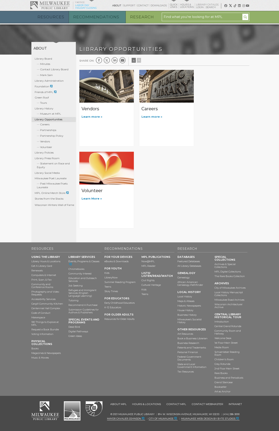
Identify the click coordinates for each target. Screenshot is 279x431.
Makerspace (38, 317)
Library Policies (44, 152)
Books (35, 348)
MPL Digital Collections (227, 271)
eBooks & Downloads (116, 261)
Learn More (91, 198)
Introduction (221, 321)
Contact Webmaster (207, 404)
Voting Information (42, 334)
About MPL (118, 404)
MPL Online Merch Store (50, 193)
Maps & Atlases (185, 301)
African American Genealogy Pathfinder (190, 283)
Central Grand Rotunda (227, 326)
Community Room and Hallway (227, 332)
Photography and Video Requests (45, 293)
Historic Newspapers (189, 305)
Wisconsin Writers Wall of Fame (54, 205)
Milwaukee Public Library (50, 5)
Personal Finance (187, 352)
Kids (106, 272)
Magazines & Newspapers (46, 353)
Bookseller (220, 386)
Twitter (107, 60)
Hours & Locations (146, 404)
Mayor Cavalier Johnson (124, 418)
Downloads (159, 5)
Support (129, 5)
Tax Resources (185, 371)
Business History (187, 314)
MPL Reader (148, 265)
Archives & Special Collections (225, 266)
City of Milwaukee (72, 411)
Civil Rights (148, 280)
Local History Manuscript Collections (228, 294)
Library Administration (49, 80)
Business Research (188, 343)
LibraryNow (111, 277)
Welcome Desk (222, 338)
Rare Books (221, 373)
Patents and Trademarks (191, 347)
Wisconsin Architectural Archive (228, 306)
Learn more (91, 116)
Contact (143, 5)
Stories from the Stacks (49, 198)
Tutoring (73, 300)
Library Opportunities (48, 119)
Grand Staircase (223, 382)
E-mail (122, 60)
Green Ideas (75, 336)
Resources (50, 17)
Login (200, 7)
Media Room (221, 347)
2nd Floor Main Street (226, 368)
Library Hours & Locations (45, 261)
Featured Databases (188, 261)
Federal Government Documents (189, 358)
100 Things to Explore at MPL (45, 323)
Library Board (43, 58)
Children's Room (224, 359)
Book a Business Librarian (192, 338)
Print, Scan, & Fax (41, 279)
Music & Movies (40, 357)
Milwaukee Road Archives (229, 299)
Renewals (37, 270)
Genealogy (183, 277)
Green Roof (42, 97)
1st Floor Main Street (226, 342)
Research (142, 17)
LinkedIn (115, 60)
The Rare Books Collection (229, 276)
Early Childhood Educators (119, 302)
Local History (184, 296)
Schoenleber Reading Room (227, 353)
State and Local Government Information (191, 366)
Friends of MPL (44, 92)
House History (185, 310)
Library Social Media (47, 172)
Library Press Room (47, 158)
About (116, 5)
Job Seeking (75, 285)
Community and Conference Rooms (42, 286)
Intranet (235, 404)
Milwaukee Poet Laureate (50, 178)
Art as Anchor (222, 391)
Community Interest (80, 273)
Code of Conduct (40, 312)
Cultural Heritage (151, 284)
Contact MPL (176, 404)
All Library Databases (189, 265)
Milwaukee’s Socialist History (189, 321)
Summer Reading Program (120, 282)
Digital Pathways (78, 331)
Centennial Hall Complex (45, 308)
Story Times (111, 291)
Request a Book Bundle (45, 329)
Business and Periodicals (228, 377)
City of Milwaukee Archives (230, 287)
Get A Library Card (41, 265)
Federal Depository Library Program (93, 409)
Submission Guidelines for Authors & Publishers (83, 311)
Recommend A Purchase (82, 305)
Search (211, 7)
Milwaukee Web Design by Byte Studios (208, 418)
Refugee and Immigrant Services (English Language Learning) (82, 293)
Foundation (42, 86)
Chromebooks (76, 269)
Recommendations (96, 17)
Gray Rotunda (222, 363)
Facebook (99, 60)
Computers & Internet (43, 275)
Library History (44, 108)
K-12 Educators (112, 307)
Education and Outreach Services (82, 280)
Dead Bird (74, 326)
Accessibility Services (43, 299)
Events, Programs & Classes (83, 261)
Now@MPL (148, 261)
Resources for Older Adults (119, 319)
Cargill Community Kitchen (47, 303)
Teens (107, 286)
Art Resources (185, 333)
